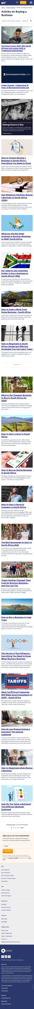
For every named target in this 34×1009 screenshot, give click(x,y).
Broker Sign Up (5, 893)
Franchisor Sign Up (6, 895)
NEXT (22, 828)
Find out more (6, 133)
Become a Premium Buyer (8, 878)
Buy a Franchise (5, 872)
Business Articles (5, 907)
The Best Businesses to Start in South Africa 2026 (16, 543)
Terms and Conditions (6, 985)
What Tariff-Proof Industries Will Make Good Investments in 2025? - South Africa (16, 695)
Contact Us (4, 939)
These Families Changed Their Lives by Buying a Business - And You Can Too (16, 583)
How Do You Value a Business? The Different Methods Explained (16, 807)
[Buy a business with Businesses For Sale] (4, 2)
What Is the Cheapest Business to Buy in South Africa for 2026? (16, 398)
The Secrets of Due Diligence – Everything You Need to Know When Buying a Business (16, 656)
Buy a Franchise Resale (7, 875)
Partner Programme (6, 1003)
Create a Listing (5, 890)
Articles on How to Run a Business (11, 21)
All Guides (4, 904)
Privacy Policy (4, 988)
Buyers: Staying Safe (6, 936)
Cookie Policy (4, 990)
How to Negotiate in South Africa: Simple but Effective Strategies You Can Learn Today (17, 346)
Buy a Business (5, 870)
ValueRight (4, 921)
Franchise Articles (6, 910)
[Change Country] (17, 2)
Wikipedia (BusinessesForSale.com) (10, 942)
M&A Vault (4, 919)
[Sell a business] (23, 2)
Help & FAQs (4, 930)
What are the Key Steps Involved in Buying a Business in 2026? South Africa (16, 236)
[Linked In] (6, 957)
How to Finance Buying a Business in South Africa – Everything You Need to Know (16, 160)
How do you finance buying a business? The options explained (15, 732)
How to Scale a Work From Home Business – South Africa (16, 310)
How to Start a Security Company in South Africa (13, 505)
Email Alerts (4, 881)
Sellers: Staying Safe (6, 933)
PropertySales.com (6, 998)
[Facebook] (9, 957)
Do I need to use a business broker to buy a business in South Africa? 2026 (14, 273)
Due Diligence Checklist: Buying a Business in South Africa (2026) (17, 197)
